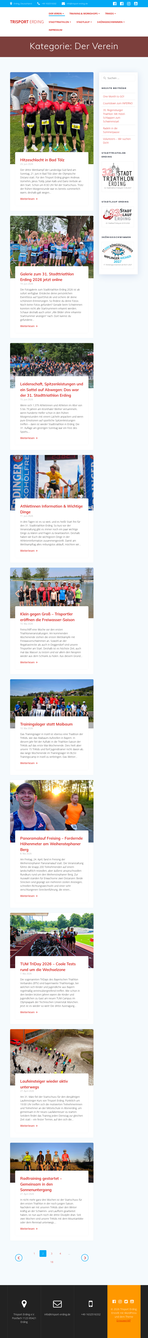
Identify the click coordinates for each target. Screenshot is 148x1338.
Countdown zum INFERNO (118, 103)
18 (53, 1262)
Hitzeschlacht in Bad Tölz (42, 159)
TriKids (109, 13)
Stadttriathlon (59, 22)
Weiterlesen (27, 199)
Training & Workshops (83, 13)
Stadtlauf (83, 22)
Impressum (55, 29)
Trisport (27, 22)
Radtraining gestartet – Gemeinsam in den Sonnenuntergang (41, 1184)
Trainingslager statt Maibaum (46, 724)
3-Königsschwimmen (110, 22)
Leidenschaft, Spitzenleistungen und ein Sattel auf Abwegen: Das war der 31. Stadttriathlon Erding (51, 390)
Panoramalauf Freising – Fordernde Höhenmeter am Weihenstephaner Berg (51, 844)
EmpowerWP (124, 1320)
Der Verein (55, 13)
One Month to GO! (113, 96)
